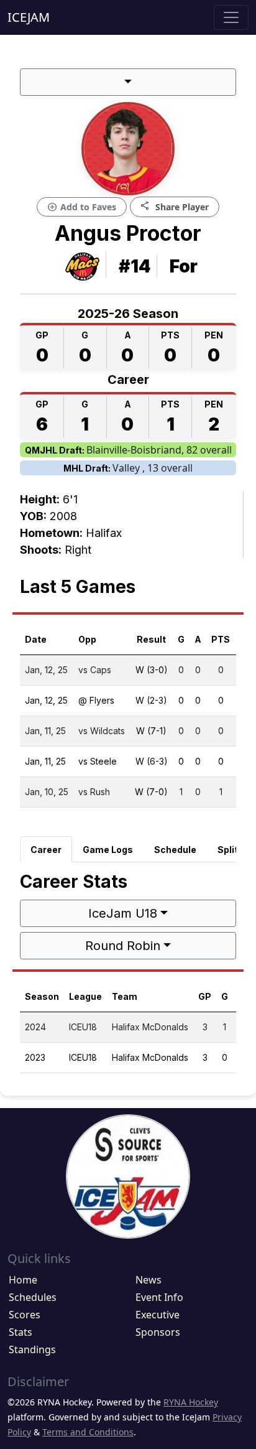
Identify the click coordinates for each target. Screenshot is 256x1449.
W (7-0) (151, 791)
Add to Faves (81, 207)
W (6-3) (151, 761)
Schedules (33, 1297)
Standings (32, 1349)
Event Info (159, 1297)
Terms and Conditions (88, 1432)
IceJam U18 (122, 913)
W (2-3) (151, 700)
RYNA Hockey (190, 1402)
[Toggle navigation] (231, 17)
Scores (24, 1314)
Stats (20, 1332)
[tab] (46, 849)
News (148, 1280)
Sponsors (157, 1332)
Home (23, 1280)
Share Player (174, 206)
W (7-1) (151, 730)
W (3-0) (151, 669)
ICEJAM (28, 17)
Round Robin (122, 945)
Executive (157, 1314)
